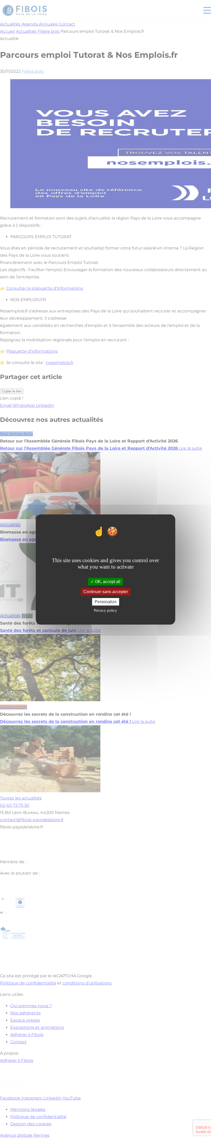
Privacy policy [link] (105, 610)
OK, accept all (107, 581)
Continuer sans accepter (105, 591)
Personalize (106, 602)
